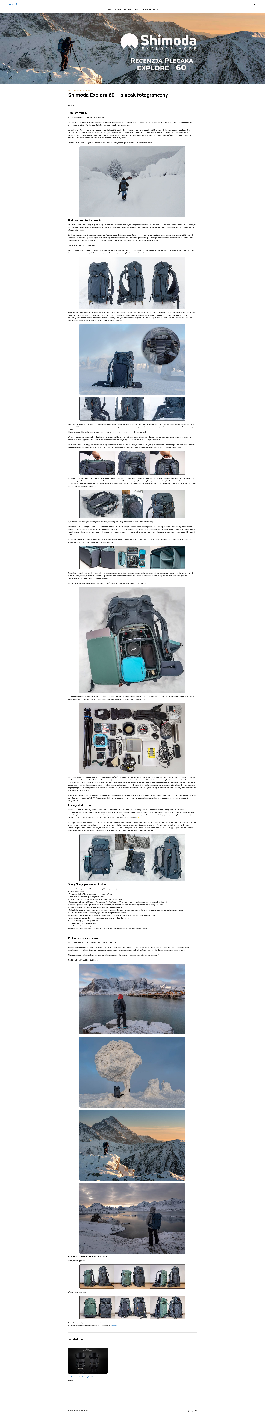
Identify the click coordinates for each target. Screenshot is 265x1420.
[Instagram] (13, 4)
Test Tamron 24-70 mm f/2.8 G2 (80, 1377)
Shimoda (115, 1325)
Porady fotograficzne (150, 10)
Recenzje (89, 90)
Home (109, 10)
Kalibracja (127, 10)
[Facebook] (10, 4)
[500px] (16, 4)
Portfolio (137, 10)
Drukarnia (117, 10)
